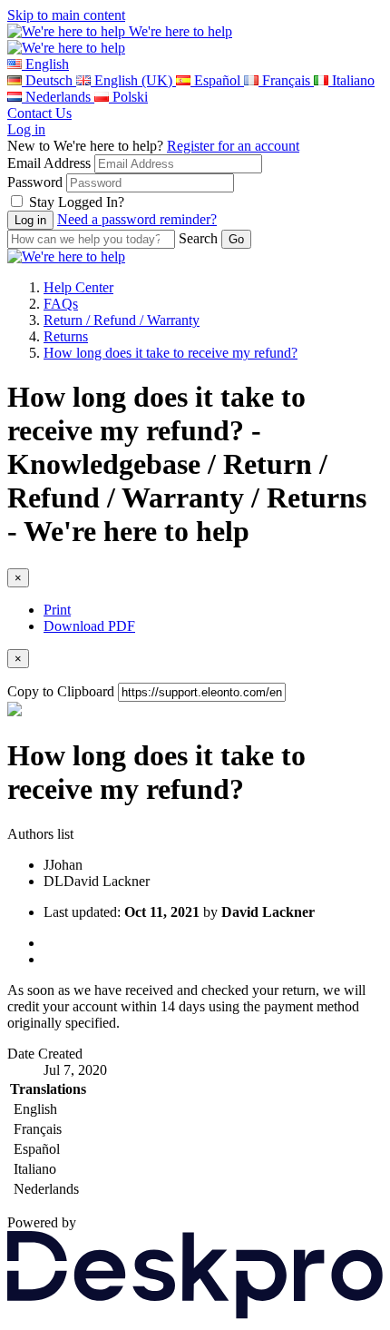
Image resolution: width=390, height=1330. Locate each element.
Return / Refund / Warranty (122, 320)
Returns (66, 336)
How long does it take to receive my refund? (170, 352)
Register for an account (233, 145)
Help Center (78, 287)
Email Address (49, 163)
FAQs (61, 303)
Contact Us (39, 113)
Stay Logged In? (76, 202)
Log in (26, 129)
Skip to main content (66, 15)
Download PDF (89, 626)
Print (57, 609)
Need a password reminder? (137, 219)
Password (35, 182)
